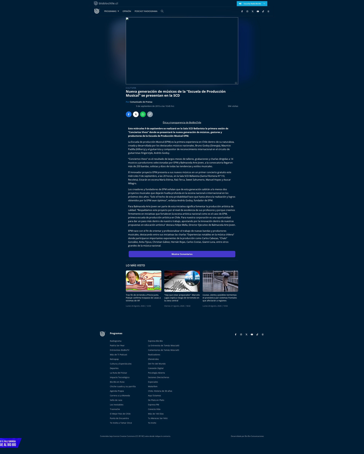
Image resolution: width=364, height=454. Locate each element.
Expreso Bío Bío (155, 341)
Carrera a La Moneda (120, 395)
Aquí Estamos (154, 395)
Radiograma (115, 341)
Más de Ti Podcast (118, 354)
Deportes (114, 368)
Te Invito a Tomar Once (121, 422)
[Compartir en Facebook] (129, 114)
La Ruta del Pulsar (118, 372)
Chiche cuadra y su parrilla (123, 386)
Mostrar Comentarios (182, 254)
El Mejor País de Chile (120, 413)
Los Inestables (116, 404)
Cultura (131, 88)
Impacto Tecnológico (119, 377)
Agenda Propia (117, 391)
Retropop (114, 359)
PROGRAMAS (110, 11)
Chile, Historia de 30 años (160, 391)
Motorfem (152, 386)
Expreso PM (153, 404)
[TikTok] (263, 11)
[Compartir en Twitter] (136, 114)
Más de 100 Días (156, 413)
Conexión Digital (156, 368)
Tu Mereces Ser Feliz (158, 418)
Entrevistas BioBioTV (119, 350)
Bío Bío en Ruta (117, 382)
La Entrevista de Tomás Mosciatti (163, 345)
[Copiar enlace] (150, 114)
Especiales (153, 382)
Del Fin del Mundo (157, 363)
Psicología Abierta (156, 372)
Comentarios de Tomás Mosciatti (163, 350)
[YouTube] (258, 11)
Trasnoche (115, 409)
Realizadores (154, 354)
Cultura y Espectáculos (121, 363)
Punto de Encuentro (119, 418)
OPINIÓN (127, 11)
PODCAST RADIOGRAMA (146, 11)
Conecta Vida (154, 409)
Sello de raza (116, 400)
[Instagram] (247, 11)
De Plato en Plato (156, 400)
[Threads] (268, 11)
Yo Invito (152, 422)
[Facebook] (242, 11)
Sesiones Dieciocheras (158, 377)
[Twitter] (252, 11)
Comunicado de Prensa (141, 101)
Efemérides (153, 359)
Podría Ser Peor (117, 345)
